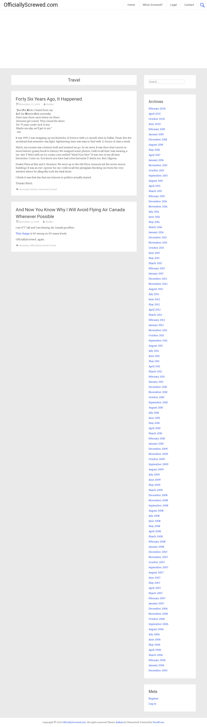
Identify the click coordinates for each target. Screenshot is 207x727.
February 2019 (157, 129)
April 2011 (154, 366)
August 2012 (156, 288)
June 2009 (155, 479)
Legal (173, 4)
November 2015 (158, 165)
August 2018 (156, 144)
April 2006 (155, 649)
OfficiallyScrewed (39, 245)
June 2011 (154, 356)
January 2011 (156, 381)
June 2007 (154, 577)
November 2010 (158, 392)
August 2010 (156, 407)
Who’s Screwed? (153, 4)
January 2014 (156, 232)
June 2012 (154, 299)
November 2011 (158, 330)
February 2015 (157, 196)
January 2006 (156, 665)
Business (24, 245)
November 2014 (158, 206)
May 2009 (154, 484)
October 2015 (156, 170)
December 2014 (158, 201)
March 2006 (156, 654)
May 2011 (154, 361)
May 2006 (154, 644)
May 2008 (154, 526)
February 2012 (157, 319)
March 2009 (156, 490)
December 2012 (158, 278)
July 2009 (154, 474)
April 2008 (155, 531)
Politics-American (39, 189)
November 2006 (158, 613)
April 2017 (154, 154)
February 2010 (157, 438)
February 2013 (157, 268)
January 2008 (156, 546)
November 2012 (158, 283)
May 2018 (154, 149)
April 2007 (155, 587)
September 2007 (158, 567)
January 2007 (156, 603)
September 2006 (158, 624)
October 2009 (157, 459)
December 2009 (158, 448)
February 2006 (157, 660)
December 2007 (158, 551)
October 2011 (156, 335)
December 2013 (158, 237)
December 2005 (158, 670)
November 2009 (158, 453)
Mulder (50, 104)
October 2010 (156, 397)
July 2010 (154, 412)
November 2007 (158, 557)
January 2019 (156, 134)
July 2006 (154, 634)
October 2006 (157, 618)
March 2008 (156, 536)
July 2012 (154, 294)
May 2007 (154, 582)
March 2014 (155, 227)
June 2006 (155, 639)
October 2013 (156, 247)
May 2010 (154, 423)
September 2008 (158, 505)
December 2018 (158, 139)
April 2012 (155, 309)
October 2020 (157, 118)
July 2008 (154, 515)
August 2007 (156, 572)
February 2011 (157, 376)
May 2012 (154, 304)
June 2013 (154, 252)
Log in (152, 703)
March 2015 (155, 191)
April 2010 (154, 428)
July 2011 (154, 350)
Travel (53, 189)
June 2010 (154, 417)
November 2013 (158, 242)
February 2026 (157, 108)
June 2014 (154, 216)
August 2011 (156, 345)
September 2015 (158, 175)
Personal (24, 189)
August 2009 (156, 469)
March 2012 (155, 314)
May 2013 (154, 258)
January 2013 (156, 273)
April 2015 (154, 185)
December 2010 (158, 386)
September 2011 (158, 340)
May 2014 (154, 221)
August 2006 (156, 629)
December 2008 (158, 495)
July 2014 (154, 211)
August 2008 (156, 510)
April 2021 (155, 113)
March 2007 (156, 593)
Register (154, 698)
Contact (189, 4)
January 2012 (156, 325)
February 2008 (157, 541)
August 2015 (156, 180)
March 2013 (155, 263)
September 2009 (158, 464)
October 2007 (157, 562)
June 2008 (154, 520)
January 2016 (156, 160)
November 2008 (158, 500)
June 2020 (155, 124)
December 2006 (158, 608)
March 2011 (155, 371)
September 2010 (158, 402)
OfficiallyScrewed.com (31, 5)
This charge (23, 233)
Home (131, 4)
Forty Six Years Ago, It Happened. (49, 99)
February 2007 (157, 598)
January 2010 (156, 443)
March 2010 (155, 433)
